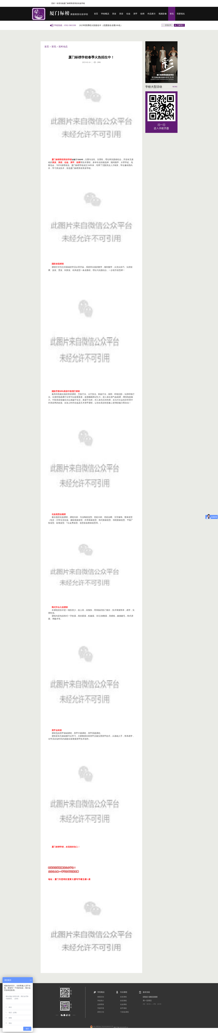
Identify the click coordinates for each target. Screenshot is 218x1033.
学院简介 (100, 1001)
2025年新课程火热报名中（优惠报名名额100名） (100, 25)
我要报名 (181, 14)
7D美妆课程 (124, 1012)
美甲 (135, 14)
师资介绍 (100, 1012)
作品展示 (151, 14)
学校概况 (105, 14)
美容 (121, 14)
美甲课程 (123, 1008)
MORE (175, 87)
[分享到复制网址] (69, 1015)
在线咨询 (168, 25)
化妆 (128, 14)
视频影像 (163, 14)
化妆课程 (123, 1004)
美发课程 (123, 997)
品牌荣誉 (100, 1004)
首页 (96, 14)
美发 (114, 14)
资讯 (172, 14)
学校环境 (100, 1008)
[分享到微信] (61, 1015)
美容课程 (123, 1001)
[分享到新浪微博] (66, 1015)
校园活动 (100, 997)
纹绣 (142, 14)
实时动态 (63, 46)
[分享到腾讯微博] (64, 1015)
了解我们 (180, 25)
